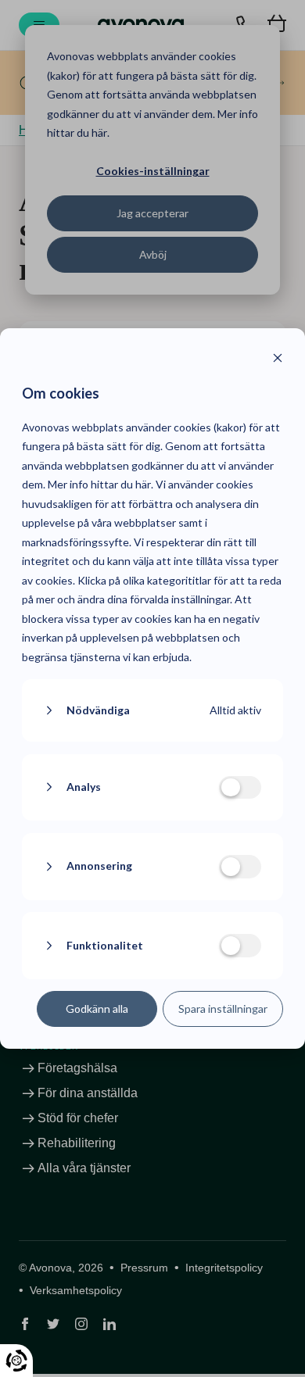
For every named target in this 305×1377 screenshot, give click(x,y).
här (143, 484)
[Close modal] (277, 360)
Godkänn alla (97, 1008)
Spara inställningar (222, 1008)
